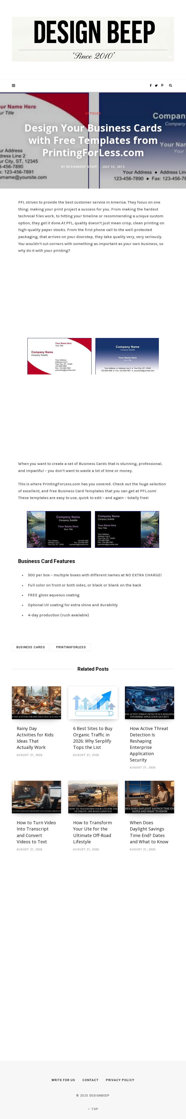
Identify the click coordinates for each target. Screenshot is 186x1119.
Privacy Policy (120, 1080)
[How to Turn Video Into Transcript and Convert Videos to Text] (36, 797)
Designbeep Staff (81, 167)
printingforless (71, 647)
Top (94, 1109)
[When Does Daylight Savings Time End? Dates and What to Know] (149, 797)
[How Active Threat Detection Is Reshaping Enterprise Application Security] (149, 702)
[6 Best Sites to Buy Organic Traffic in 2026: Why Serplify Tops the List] (92, 702)
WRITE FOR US (63, 1080)
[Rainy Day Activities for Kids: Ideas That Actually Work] (36, 702)
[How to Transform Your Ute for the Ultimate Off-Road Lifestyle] (92, 797)
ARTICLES (93, 113)
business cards (30, 647)
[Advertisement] (93, 294)
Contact (90, 1080)
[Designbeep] (93, 40)
